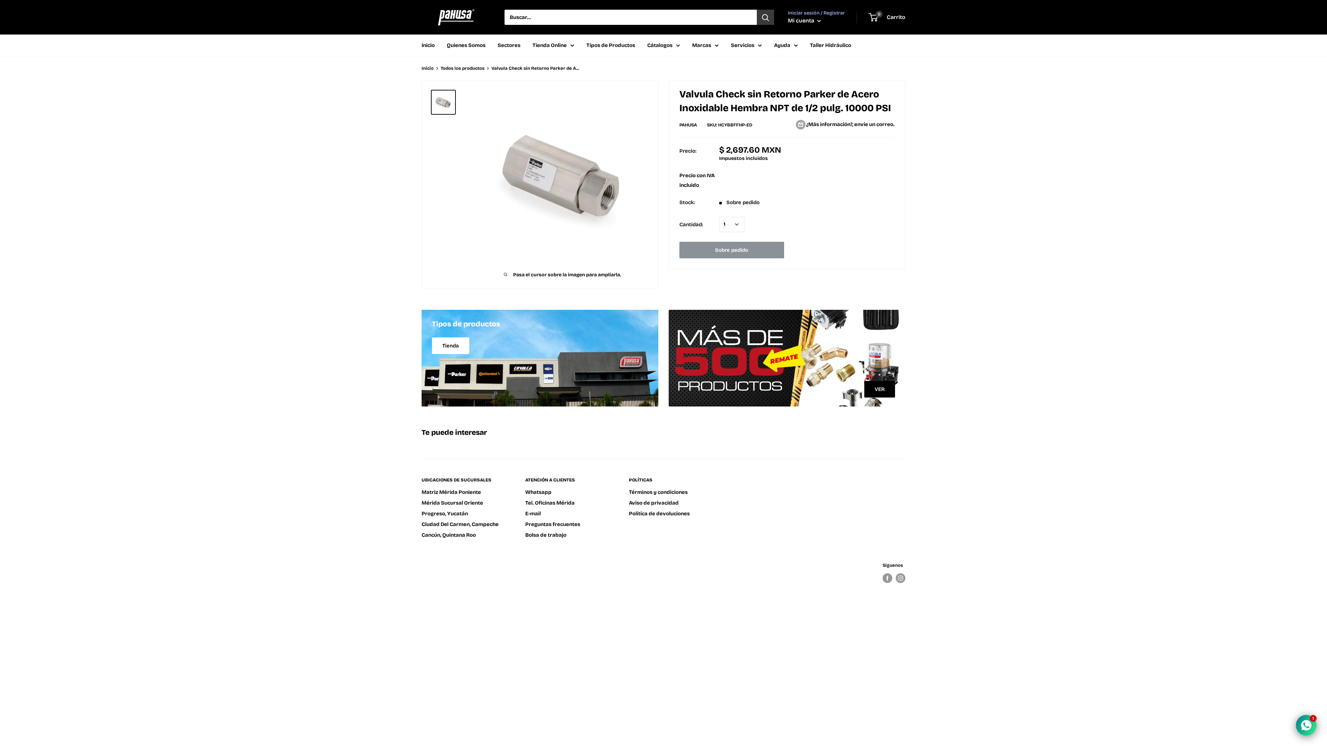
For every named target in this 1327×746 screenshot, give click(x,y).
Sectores (509, 45)
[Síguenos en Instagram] (900, 578)
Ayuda (782, 45)
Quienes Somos (466, 45)
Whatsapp (538, 492)
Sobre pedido (731, 250)
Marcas (701, 45)
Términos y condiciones (658, 492)
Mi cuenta (802, 20)
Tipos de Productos (610, 45)
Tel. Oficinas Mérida (550, 503)
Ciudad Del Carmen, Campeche (460, 524)
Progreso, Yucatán (445, 513)
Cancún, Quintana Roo (449, 535)
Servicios (742, 45)
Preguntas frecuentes (552, 524)
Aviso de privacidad (654, 503)
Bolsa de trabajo (545, 535)
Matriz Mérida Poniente (451, 492)
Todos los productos (462, 68)
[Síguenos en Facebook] (887, 578)
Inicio (428, 45)
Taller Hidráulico (830, 45)
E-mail (533, 513)
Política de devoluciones (659, 513)
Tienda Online (550, 45)
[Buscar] (765, 17)
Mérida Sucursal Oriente (452, 503)
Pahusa (688, 125)
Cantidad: (691, 224)
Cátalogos (659, 45)
